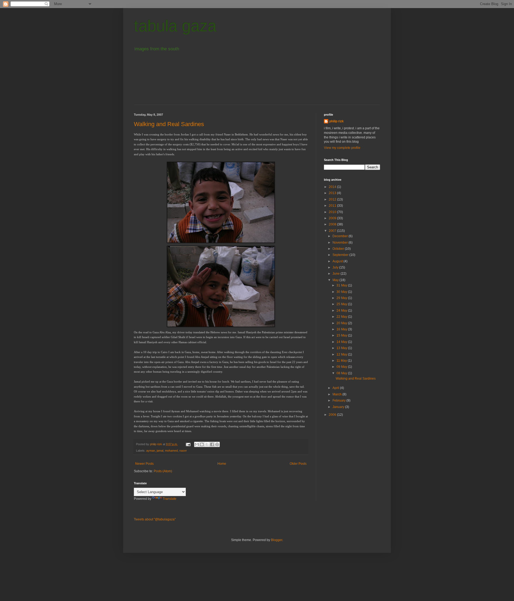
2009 (333, 218)
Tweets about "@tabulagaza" (155, 519)
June (336, 273)
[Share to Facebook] (212, 444)
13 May (342, 348)
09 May (342, 367)
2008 (333, 224)
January (338, 407)
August (337, 261)
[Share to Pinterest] (217, 444)
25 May (342, 304)
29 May (342, 298)
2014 (333, 187)
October (338, 249)
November (340, 242)
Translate (169, 499)
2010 (333, 212)
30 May (342, 292)
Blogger (276, 540)
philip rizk (336, 121)
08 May (342, 373)
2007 (333, 231)
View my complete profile (342, 148)
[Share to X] (207, 444)
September (340, 255)
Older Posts (298, 464)
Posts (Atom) (163, 471)
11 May (342, 360)
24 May (342, 310)
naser (183, 450)
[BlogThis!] (202, 444)
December (340, 236)
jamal (160, 450)
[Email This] (196, 444)
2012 (333, 199)
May (335, 280)
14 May (342, 342)
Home (221, 464)
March (337, 394)
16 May (342, 329)
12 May (342, 354)
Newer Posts (144, 464)
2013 (333, 193)
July (335, 267)
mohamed (171, 450)
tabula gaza (175, 26)
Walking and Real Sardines (169, 124)
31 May (342, 285)
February (339, 400)
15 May (342, 335)
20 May (342, 323)
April (336, 388)
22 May (342, 317)
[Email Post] (187, 444)
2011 (333, 205)
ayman (150, 450)
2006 (333, 415)
